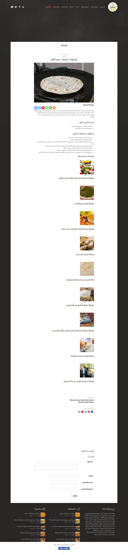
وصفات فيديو (94, 7)
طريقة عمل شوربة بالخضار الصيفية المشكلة (27, 520)
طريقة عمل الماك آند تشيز (32, 513)
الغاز (87, 400)
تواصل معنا (56, 7)
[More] (54, 107)
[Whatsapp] (46, 107)
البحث (77, 7)
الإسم (90, 476)
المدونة (72, 7)
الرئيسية (102, 7)
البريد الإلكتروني (87, 482)
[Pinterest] (43, 107)
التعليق (89, 462)
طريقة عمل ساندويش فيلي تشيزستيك (28, 526)
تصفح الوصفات (85, 7)
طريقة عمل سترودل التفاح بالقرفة (30, 533)
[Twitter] (39, 107)
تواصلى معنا (64, 548)
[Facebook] (35, 107)
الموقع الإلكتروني (86, 489)
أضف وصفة (65, 7)
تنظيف (91, 400)
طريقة (72, 400)
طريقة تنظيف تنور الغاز (86, 402)
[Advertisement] (64, 28)
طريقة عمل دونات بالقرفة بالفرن (30, 539)
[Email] (50, 107)
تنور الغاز (77, 400)
